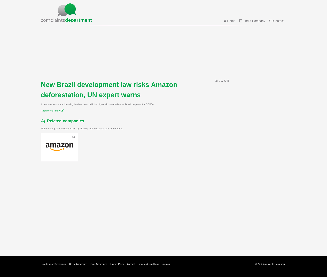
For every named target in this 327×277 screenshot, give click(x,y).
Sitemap (166, 264)
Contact (278, 20)
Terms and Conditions (148, 264)
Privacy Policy (117, 264)
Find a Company (253, 20)
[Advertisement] (163, 52)
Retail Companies (98, 264)
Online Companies (78, 264)
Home (230, 20)
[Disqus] (135, 206)
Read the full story (51, 110)
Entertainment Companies (53, 264)
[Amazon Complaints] (59, 147)
